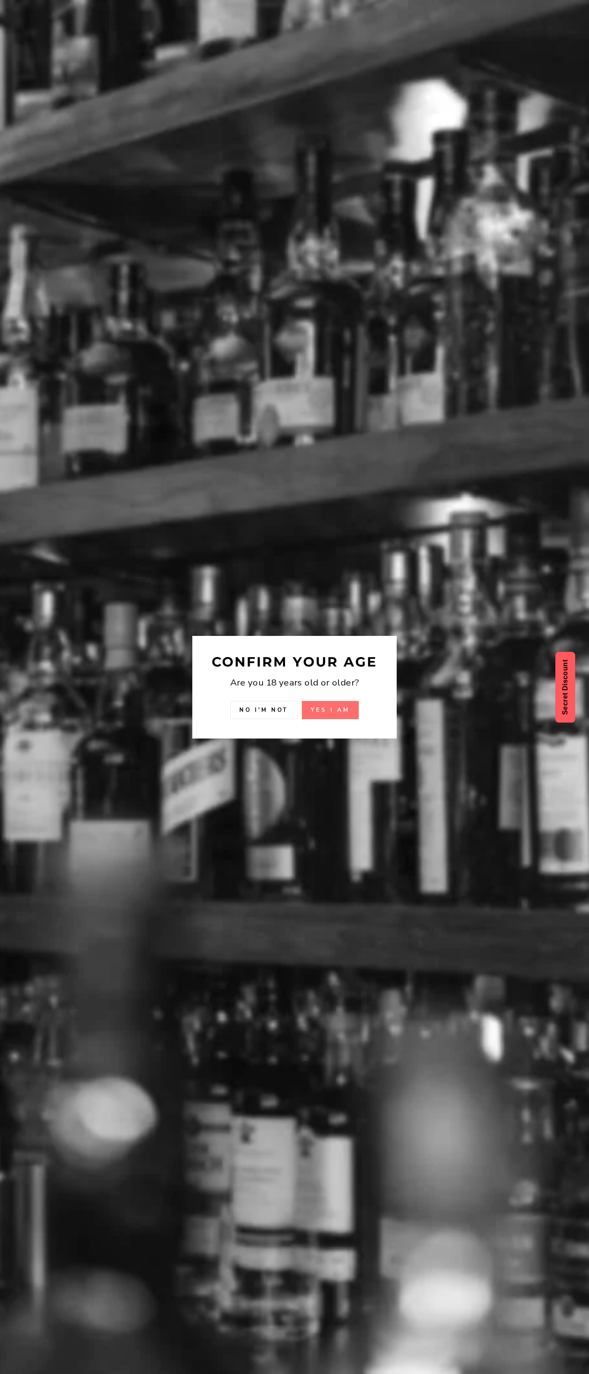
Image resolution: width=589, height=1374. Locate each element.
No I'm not (263, 710)
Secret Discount (565, 687)
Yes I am (330, 710)
